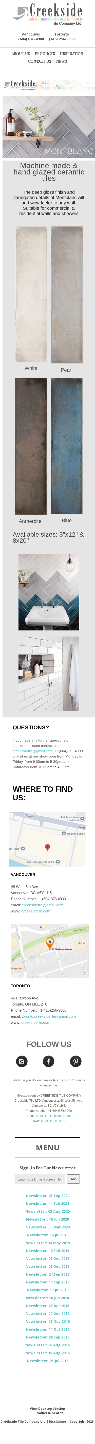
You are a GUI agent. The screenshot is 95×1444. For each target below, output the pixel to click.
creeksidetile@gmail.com (33, 751)
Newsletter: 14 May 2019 (47, 1242)
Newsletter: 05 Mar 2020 (48, 1227)
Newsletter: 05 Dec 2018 (47, 1266)
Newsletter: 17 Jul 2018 (47, 1290)
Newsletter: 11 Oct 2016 (47, 1329)
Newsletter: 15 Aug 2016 (47, 1352)
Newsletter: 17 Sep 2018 (47, 1282)
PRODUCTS (45, 53)
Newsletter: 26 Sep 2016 (47, 1337)
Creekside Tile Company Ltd (23, 1421)
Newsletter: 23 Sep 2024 (47, 1195)
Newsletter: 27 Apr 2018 (47, 1305)
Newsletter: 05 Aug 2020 (47, 1211)
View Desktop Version (47, 1408)
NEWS (61, 61)
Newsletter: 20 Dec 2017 (47, 1313)
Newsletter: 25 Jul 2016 (47, 1360)
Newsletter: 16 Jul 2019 (47, 1234)
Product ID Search (48, 1413)
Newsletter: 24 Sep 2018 (47, 1274)
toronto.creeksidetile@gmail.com (49, 1016)
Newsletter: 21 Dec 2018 (47, 1258)
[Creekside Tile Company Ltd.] (47, 15)
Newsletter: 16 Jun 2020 (47, 1219)
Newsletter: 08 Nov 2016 (48, 1321)
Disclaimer (57, 1421)
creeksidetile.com (35, 911)
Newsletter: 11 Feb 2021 (47, 1203)
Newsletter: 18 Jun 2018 (47, 1297)
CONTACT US (39, 61)
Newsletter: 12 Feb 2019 (47, 1250)
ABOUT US (21, 53)
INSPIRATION (71, 53)
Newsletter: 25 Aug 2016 (47, 1345)
